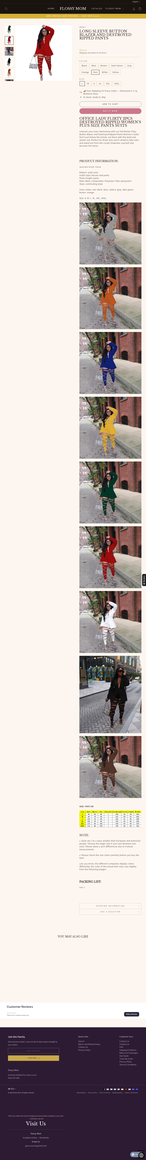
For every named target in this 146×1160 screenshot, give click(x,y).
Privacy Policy (84, 1050)
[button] (131, 1014)
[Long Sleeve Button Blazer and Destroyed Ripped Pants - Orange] (24, 989)
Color (83, 61)
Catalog (96, 9)
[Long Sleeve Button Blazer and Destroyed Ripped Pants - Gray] (21, 989)
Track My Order (126, 1059)
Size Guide (124, 1056)
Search (81, 1041)
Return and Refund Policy (89, 1044)
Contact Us (83, 1047)
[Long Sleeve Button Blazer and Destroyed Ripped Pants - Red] (27, 989)
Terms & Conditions (127, 1065)
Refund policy (81, 1093)
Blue (93, 65)
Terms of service (104, 1093)
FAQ (121, 1047)
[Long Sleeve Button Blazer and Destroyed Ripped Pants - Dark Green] (18, 989)
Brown (103, 65)
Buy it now (110, 111)
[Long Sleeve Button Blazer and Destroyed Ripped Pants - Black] (8, 989)
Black (84, 65)
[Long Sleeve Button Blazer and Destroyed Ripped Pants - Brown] (14, 989)
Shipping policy (117, 1093)
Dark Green (117, 65)
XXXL (117, 83)
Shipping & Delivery (127, 1050)
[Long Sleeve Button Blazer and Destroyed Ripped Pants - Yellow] (33, 989)
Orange (85, 72)
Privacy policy (92, 1093)
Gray (129, 65)
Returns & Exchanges (128, 1053)
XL (100, 83)
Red (95, 72)
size (82, 79)
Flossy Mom (73, 8)
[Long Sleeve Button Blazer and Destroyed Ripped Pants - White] (30, 989)
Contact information (131, 1093)
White (105, 72)
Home (51, 9)
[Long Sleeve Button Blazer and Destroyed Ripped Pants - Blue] (11, 989)
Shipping (83, 53)
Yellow (115, 72)
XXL (108, 83)
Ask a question (110, 912)
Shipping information (110, 906)
